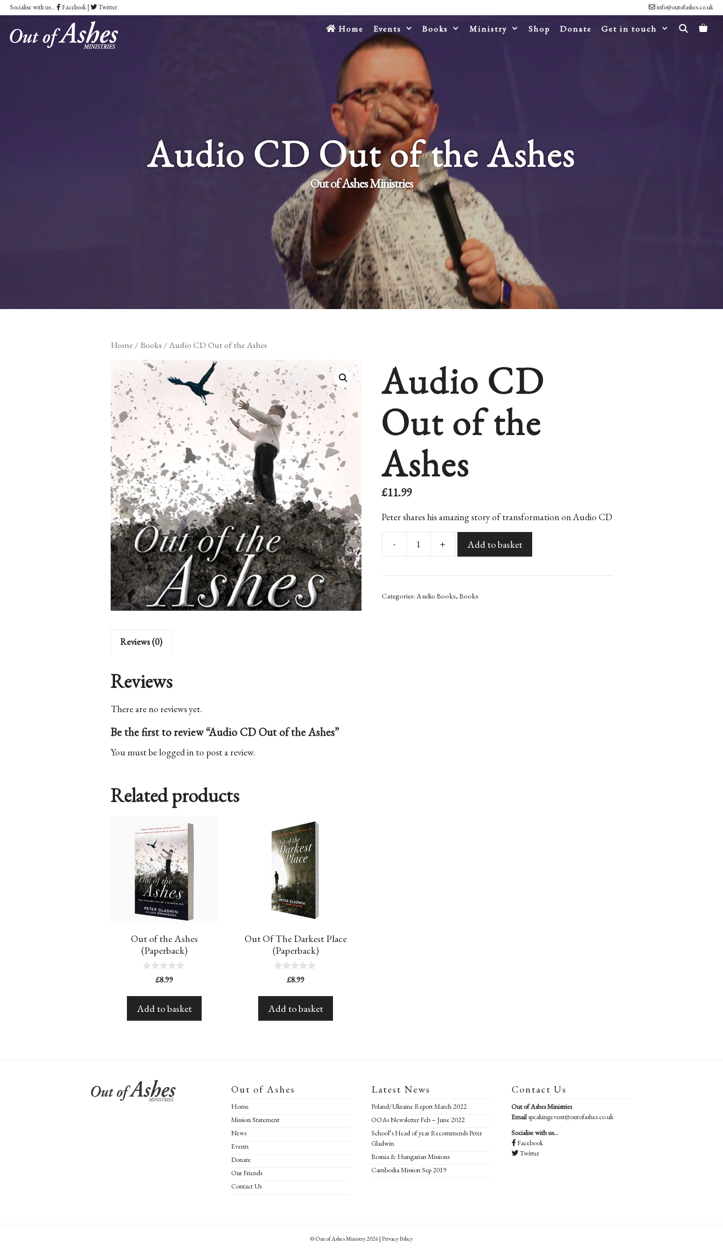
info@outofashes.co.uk (684, 7)
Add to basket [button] (164, 1008)
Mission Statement (255, 1119)
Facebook (73, 7)
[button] (343, 378)
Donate (576, 28)
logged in (176, 752)
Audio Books (436, 596)
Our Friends (246, 1172)
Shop (539, 28)
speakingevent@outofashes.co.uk (570, 1116)
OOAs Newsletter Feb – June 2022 (418, 1119)
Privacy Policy (397, 1239)
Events (239, 1146)
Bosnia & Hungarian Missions (410, 1156)
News (238, 1132)
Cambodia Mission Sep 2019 (409, 1169)
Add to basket (494, 544)
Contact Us (246, 1186)
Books (151, 344)
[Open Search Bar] (683, 28)
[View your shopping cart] (703, 28)
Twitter (107, 7)
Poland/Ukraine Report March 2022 (419, 1106)
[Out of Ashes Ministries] (64, 30)
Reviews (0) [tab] (141, 641)
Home (349, 28)
